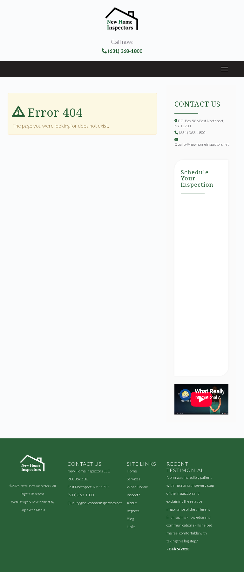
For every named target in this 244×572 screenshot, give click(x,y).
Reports (133, 510)
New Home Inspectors (35, 486)
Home (132, 471)
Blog (130, 518)
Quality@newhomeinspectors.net (94, 502)
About (132, 502)
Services (133, 479)
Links (131, 526)
